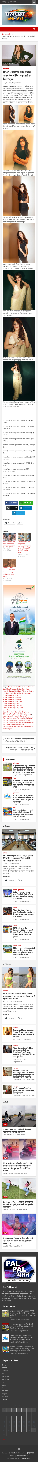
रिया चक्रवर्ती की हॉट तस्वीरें (10, 724)
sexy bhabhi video (9, 710)
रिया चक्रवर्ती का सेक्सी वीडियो (25, 718)
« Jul (3, 1439)
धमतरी (19, 945)
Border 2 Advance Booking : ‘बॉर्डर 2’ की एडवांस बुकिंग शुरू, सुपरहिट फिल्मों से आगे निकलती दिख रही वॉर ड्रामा (23, 1073)
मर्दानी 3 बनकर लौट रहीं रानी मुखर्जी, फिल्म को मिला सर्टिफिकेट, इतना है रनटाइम (24, 1090)
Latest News (11, 759)
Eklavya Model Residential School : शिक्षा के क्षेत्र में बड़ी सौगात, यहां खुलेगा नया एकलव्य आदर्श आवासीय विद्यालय (24, 951)
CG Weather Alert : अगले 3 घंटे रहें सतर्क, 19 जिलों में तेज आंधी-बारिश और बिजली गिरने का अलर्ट (23, 783)
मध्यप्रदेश (4, 1394)
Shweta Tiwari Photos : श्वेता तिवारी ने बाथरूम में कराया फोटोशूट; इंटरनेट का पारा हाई (9, 572)
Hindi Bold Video (8, 691)
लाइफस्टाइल (5, 1379)
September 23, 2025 (10, 1173)
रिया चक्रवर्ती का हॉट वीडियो (10, 720)
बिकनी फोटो (28, 714)
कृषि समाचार (16, 763)
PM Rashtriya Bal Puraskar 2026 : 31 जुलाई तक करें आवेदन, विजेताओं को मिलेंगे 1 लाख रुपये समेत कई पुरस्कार (23, 932)
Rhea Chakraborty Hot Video (12, 699)
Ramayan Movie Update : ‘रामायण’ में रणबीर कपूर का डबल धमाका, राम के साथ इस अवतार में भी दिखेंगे (23, 1033)
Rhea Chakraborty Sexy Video (13, 708)
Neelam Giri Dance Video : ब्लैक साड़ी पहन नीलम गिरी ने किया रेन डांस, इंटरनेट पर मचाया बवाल (18, 1240)
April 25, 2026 (7, 1001)
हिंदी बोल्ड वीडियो (18, 726)
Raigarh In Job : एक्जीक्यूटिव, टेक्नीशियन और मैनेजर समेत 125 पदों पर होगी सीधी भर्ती (19, 749)
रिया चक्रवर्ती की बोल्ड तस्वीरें (10, 722)
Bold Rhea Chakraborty (10, 689)
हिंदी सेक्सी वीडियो (28, 726)
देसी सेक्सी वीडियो (20, 714)
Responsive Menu (34, 2)
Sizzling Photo (24, 712)
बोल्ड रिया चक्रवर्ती (14, 716)
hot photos (29, 691)
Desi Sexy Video (24, 689)
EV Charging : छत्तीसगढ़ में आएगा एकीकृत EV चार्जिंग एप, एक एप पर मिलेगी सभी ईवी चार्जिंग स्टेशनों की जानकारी (18, 858)
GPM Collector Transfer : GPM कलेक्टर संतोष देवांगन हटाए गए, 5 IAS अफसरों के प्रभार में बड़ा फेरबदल (24, 798)
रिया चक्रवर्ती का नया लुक (9, 718)
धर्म (2, 1388)
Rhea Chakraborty (24, 693)
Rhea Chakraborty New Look (12, 701)
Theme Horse (21, 1456)
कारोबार (4, 1385)
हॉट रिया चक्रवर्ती (7, 729)
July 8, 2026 (17, 901)
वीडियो (5, 1102)
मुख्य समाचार (16, 793)
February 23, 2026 (19, 1059)
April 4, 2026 (17, 1039)
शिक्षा (14, 808)
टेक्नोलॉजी (4, 1400)
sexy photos (20, 710)
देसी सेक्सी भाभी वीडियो (9, 714)
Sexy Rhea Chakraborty (11, 712)
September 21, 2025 (10, 1210)
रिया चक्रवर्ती (23, 716)
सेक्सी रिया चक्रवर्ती (8, 726)
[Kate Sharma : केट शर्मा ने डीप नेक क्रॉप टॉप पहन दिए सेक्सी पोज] (9, 537)
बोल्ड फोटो (6, 716)
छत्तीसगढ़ (6, 826)
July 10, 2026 (17, 775)
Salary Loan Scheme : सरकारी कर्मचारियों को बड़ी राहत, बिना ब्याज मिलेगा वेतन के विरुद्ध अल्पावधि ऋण (23, 895)
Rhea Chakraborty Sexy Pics (12, 706)
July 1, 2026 (17, 957)
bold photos (30, 687)
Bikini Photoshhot (13, 687)
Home (4, 1365)
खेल (3, 1374)
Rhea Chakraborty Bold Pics (12, 695)
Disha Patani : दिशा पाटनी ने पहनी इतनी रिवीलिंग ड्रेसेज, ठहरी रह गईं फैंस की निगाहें (19, 740)
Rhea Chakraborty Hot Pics (12, 697)
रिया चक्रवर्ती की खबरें (24, 720)
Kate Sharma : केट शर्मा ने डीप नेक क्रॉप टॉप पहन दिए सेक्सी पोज (9, 544)
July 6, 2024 (7, 83)
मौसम (14, 778)
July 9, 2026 (17, 790)
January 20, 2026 (19, 1080)
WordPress (26, 1458)
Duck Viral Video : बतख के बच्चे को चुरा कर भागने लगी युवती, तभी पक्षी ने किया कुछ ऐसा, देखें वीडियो (18, 1204)
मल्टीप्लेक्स (6, 68)
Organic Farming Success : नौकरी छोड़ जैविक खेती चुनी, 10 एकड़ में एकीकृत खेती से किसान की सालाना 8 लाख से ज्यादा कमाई (24, 769)
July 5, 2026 (17, 919)
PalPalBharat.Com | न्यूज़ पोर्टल (24, 1453)
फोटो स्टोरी (5, 1391)
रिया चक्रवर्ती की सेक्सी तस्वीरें (27, 722)
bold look (22, 687)
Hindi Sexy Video (19, 691)
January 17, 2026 (19, 1095)
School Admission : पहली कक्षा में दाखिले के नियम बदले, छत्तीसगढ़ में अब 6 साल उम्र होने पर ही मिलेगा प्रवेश (23, 813)
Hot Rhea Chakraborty (10, 693)
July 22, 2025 (7, 1246)
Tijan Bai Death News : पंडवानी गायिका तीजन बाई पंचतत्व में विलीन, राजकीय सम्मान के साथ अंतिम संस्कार (24, 913)
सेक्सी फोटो (21, 724)
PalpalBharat (16, 83)
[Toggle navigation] (4, 29)
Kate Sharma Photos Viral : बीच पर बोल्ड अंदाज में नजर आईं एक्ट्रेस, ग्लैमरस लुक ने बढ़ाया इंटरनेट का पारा (19, 996)
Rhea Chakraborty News (11, 703)
